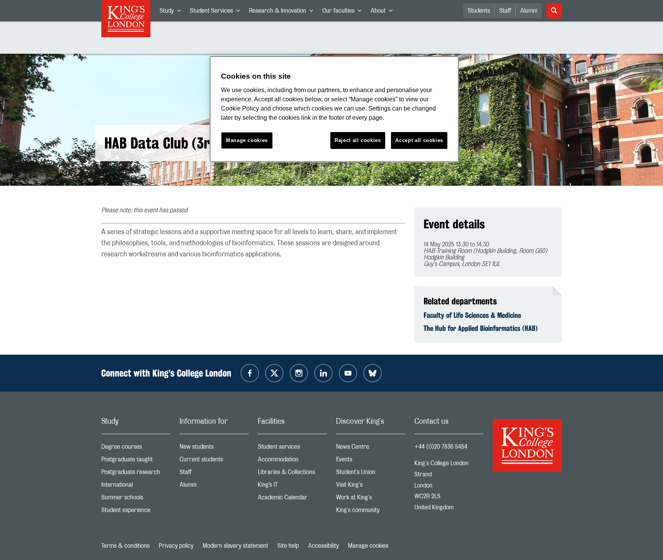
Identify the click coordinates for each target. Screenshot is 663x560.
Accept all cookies (419, 140)
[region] (334, 109)
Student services (292, 448)
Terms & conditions (125, 546)
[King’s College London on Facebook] (250, 373)
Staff (505, 11)
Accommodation (292, 461)
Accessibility (323, 546)
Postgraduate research (135, 474)
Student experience (135, 512)
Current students (214, 461)
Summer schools (135, 499)
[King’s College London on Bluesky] (372, 373)
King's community (370, 512)
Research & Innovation (283, 12)
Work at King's (370, 499)
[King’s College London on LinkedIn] (323, 373)
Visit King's (370, 486)
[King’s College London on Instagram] (299, 373)
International (135, 486)
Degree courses (135, 448)
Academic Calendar (292, 499)
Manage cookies (368, 546)
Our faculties (344, 12)
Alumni (528, 11)
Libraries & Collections (292, 474)
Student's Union (370, 474)
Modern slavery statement (235, 546)
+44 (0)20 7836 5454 (440, 447)
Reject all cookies (358, 140)
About (384, 12)
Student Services (217, 12)
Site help (288, 546)
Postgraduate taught (135, 461)
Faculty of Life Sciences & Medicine (472, 315)
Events (370, 461)
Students (479, 11)
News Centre (370, 448)
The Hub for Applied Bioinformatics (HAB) (481, 328)
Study (172, 12)
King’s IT (292, 486)
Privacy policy (176, 546)
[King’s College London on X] (274, 373)
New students (214, 448)
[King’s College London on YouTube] (348, 373)
